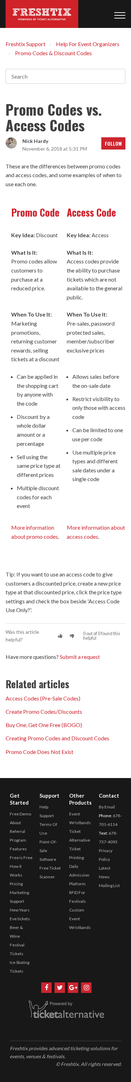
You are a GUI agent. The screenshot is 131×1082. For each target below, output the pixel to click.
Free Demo (20, 813)
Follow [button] (113, 143)
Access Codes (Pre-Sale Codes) (43, 698)
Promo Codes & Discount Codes (53, 53)
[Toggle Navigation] (119, 14)
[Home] (42, 14)
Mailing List (109, 885)
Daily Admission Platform (79, 875)
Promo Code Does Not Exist (39, 751)
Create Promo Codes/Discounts (44, 711)
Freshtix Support (25, 44)
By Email (107, 806)
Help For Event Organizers (87, 44)
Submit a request (80, 656)
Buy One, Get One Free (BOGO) (44, 724)
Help (43, 806)
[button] (60, 636)
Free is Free (21, 857)
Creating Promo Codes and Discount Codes (57, 738)
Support (46, 815)
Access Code (91, 212)
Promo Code (35, 212)
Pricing (16, 883)
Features (18, 848)
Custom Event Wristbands (80, 918)
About (15, 822)
